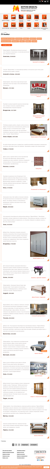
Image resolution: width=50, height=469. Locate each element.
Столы (34, 41)
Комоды (26, 38)
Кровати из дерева (6, 454)
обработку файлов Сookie (27, 466)
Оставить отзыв (6, 45)
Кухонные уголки (6, 41)
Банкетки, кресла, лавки (8, 38)
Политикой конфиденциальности (16, 467)
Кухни (39, 38)
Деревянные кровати (21, 450)
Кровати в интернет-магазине (8, 452)
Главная (2, 32)
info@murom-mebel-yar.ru (41, 453)
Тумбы (22, 41)
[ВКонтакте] (37, 460)
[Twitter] (39, 460)
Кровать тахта (5, 457)
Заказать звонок (41, 457)
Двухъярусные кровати (7, 450)
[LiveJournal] (43, 460)
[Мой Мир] (42, 460)
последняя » (34, 444)
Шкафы (28, 41)
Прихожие (15, 41)
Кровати (33, 38)
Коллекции (19, 38)
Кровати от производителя (22, 456)
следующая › (25, 444)
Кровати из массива (21, 454)
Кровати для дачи (20, 452)
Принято (46, 467)
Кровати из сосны (6, 456)
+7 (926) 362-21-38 (40, 452)
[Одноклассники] (40, 460)
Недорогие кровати (20, 457)
